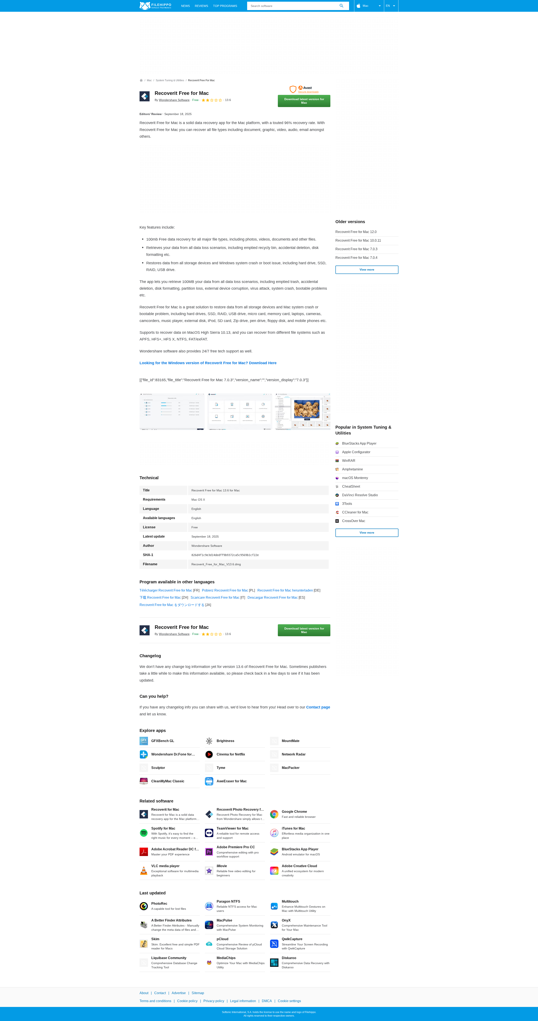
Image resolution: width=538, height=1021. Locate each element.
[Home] (141, 80)
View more (367, 269)
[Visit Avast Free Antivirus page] (304, 89)
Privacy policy (213, 1001)
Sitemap (198, 993)
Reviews (201, 6)
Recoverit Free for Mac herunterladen (285, 590)
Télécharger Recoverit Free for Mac (166, 590)
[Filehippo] (155, 6)
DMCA (267, 1001)
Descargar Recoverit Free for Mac (273, 597)
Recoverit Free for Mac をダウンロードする (172, 605)
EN (388, 5)
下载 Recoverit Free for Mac (160, 597)
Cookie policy (187, 1001)
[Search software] (341, 6)
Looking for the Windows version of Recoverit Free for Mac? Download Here (208, 363)
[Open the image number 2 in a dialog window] (307, 411)
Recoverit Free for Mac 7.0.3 (356, 249)
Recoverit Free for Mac (182, 93)
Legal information (243, 1001)
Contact (160, 993)
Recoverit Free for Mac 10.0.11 (358, 240)
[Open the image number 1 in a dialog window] (239, 411)
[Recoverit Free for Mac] (145, 96)
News (185, 6)
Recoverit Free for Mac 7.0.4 (356, 257)
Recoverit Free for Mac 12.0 (356, 232)
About (144, 993)
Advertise (179, 993)
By (172, 100)
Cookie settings (289, 1001)
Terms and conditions (155, 1001)
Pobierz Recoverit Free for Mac (225, 590)
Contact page (318, 707)
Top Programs (225, 6)
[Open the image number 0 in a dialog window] (172, 411)
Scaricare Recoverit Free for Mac (215, 597)
